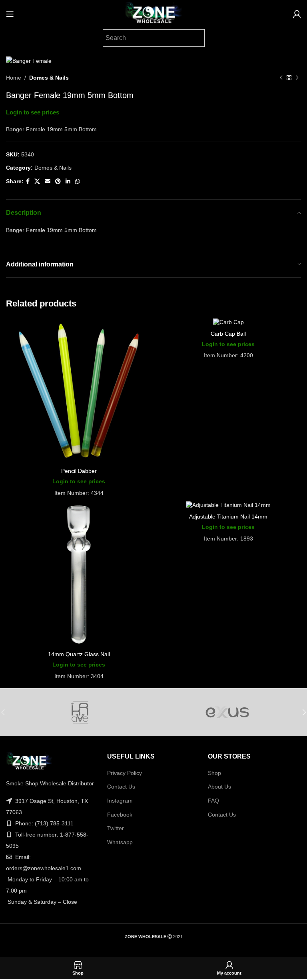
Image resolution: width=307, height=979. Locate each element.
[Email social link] (47, 181)
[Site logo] (153, 13)
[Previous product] (281, 78)
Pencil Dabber (79, 471)
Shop (214, 773)
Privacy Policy (124, 773)
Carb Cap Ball (228, 333)
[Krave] (80, 712)
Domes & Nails (49, 77)
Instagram (120, 800)
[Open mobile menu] (10, 14)
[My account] (297, 14)
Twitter (115, 828)
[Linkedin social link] (68, 181)
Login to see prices (32, 112)
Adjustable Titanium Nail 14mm (228, 516)
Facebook (119, 814)
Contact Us (121, 786)
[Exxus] (227, 712)
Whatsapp (120, 842)
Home (13, 77)
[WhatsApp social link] (77, 181)
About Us (219, 786)
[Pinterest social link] (58, 181)
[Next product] (297, 78)
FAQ (213, 800)
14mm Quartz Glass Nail (79, 654)
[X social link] (37, 181)
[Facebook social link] (28, 181)
